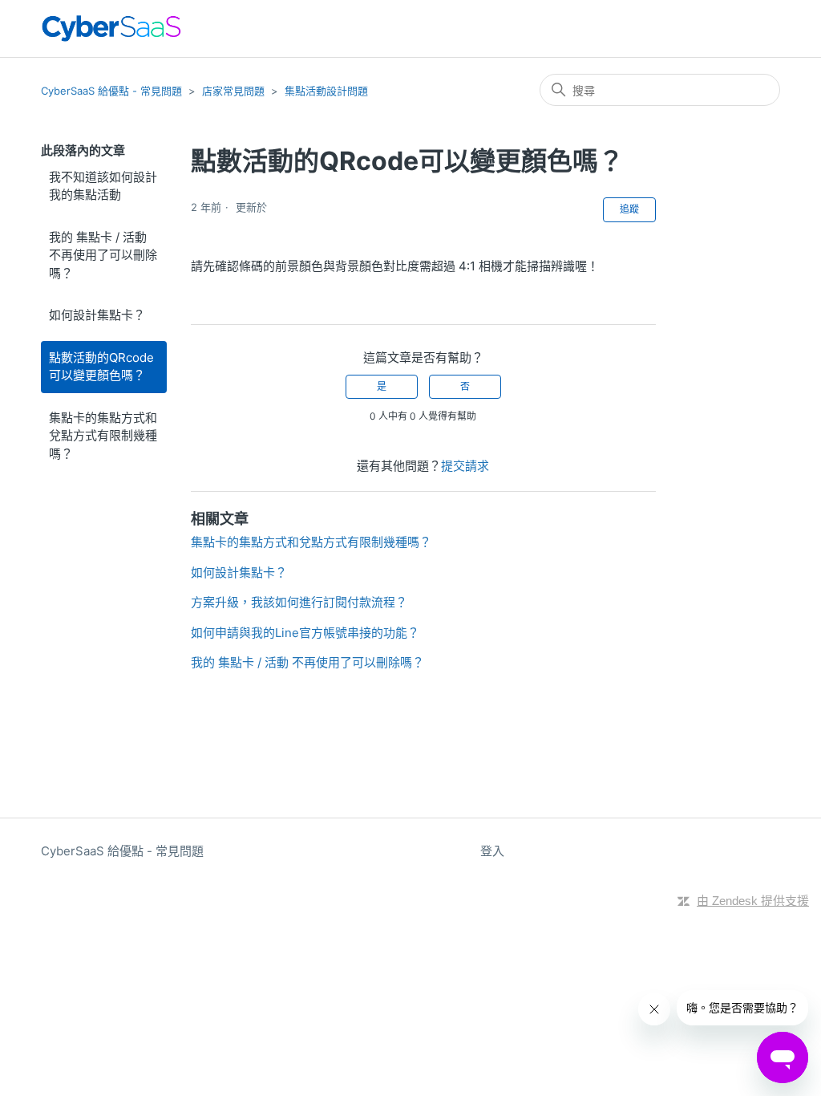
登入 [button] (492, 851)
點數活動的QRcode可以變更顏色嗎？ (101, 367)
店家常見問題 (233, 90)
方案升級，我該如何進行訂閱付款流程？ (299, 602)
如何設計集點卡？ (97, 315)
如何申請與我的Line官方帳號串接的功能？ (305, 632)
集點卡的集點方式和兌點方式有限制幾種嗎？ (103, 435)
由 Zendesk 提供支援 (753, 900)
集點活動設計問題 (326, 90)
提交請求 (465, 465)
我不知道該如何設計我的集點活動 (103, 186)
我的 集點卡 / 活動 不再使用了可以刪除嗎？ (103, 255)
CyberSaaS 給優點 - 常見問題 (111, 90)
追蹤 (629, 209)
